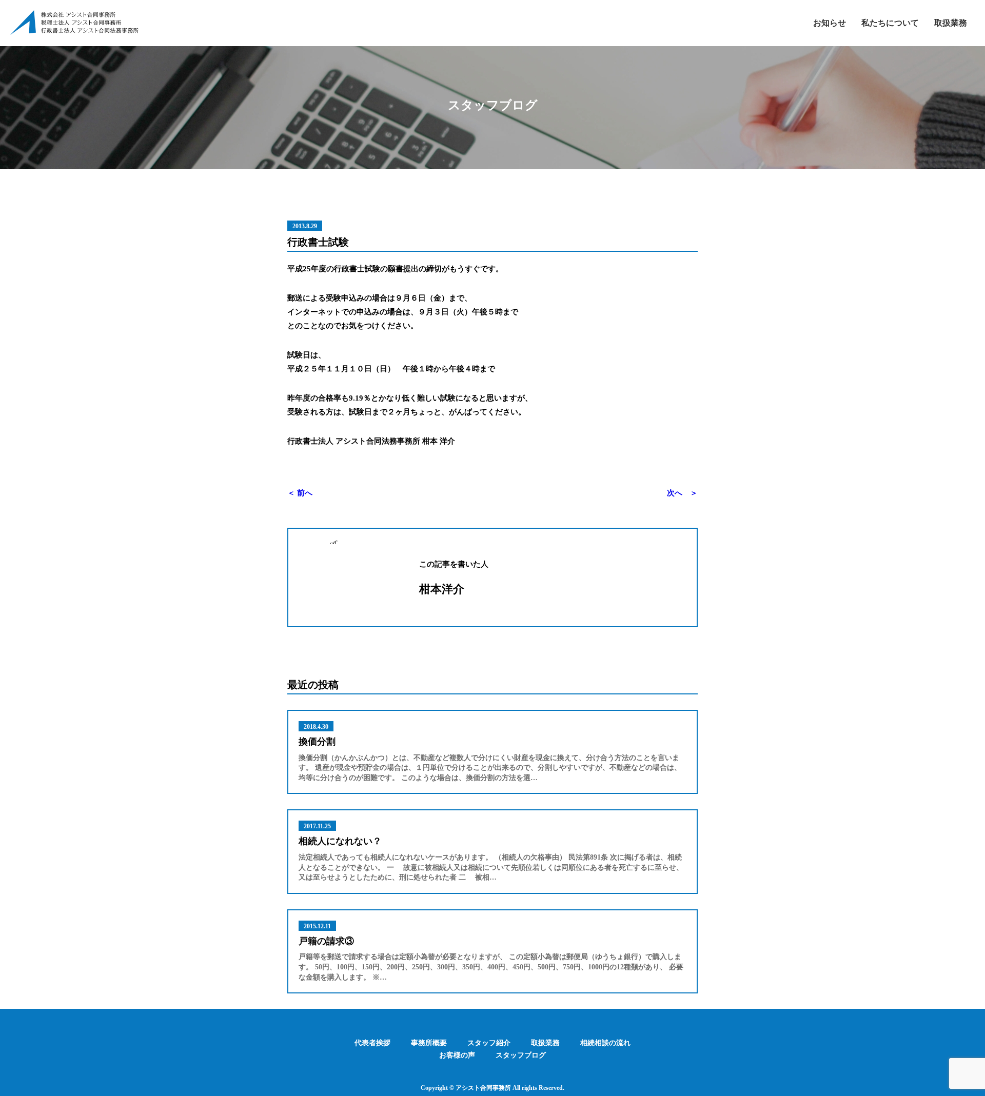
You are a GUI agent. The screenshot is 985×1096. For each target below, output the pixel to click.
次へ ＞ (682, 493)
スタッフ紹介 (488, 1043)
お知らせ (829, 22)
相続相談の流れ (605, 1043)
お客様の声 (457, 1055)
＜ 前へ (299, 493)
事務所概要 (429, 1043)
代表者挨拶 (372, 1043)
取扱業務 (950, 22)
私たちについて (890, 22)
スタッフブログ (521, 1055)
